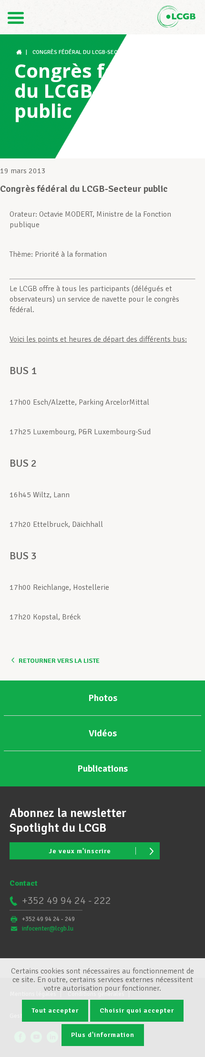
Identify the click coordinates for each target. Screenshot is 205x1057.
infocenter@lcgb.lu (47, 928)
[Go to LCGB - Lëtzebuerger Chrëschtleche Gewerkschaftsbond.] (20, 52)
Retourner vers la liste (59, 661)
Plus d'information (102, 1035)
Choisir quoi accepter (137, 1010)
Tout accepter (55, 1010)
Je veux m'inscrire (80, 851)
